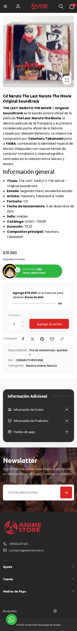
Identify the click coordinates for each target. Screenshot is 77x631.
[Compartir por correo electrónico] (52, 338)
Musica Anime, (36, 366)
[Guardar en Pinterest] (42, 339)
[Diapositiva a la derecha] (70, 51)
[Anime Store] (22, 534)
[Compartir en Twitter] (33, 339)
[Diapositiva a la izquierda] (7, 51)
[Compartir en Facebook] (23, 339)
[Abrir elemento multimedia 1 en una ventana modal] (38, 51)
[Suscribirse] (66, 492)
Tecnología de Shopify (49, 624)
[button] (5, 6)
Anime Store (31, 624)
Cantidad (14, 315)
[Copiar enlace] (62, 339)
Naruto (52, 366)
